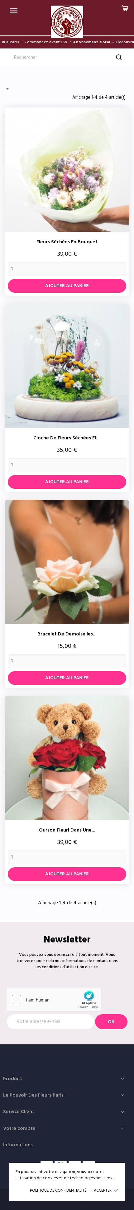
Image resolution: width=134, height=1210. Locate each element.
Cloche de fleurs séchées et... (67, 438)
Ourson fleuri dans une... (67, 830)
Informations (18, 1145)
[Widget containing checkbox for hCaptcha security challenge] (54, 999)
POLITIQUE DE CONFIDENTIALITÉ (58, 1190)
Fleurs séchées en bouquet (67, 242)
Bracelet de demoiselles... (67, 634)
